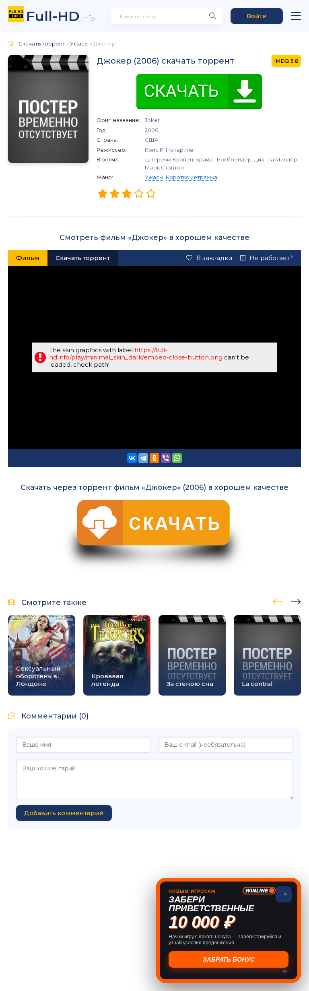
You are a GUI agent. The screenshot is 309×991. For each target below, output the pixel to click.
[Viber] (166, 458)
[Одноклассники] (154, 458)
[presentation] (278, 601)
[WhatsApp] (177, 458)
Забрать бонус (229, 959)
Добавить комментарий (64, 813)
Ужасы (154, 177)
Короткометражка (191, 177)
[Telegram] (143, 458)
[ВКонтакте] (132, 458)
